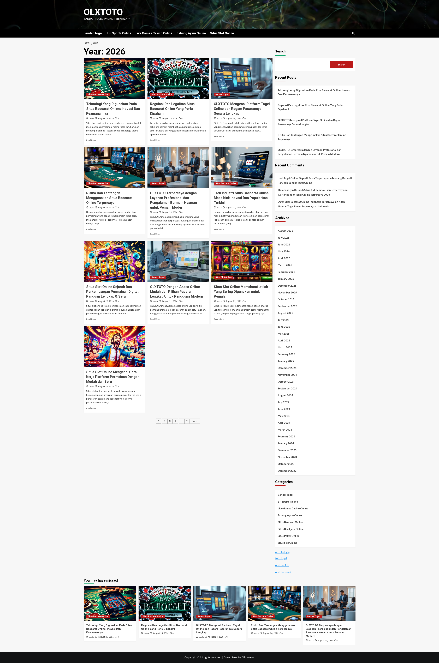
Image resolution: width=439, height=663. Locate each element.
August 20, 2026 (106, 386)
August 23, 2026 (169, 212)
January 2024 (286, 443)
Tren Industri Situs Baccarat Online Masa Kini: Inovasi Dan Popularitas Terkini (241, 198)
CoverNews (231, 657)
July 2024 (283, 402)
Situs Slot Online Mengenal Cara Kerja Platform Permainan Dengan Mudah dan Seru (112, 377)
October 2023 (286, 463)
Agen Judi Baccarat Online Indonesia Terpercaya (306, 201)
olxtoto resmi (283, 572)
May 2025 (284, 333)
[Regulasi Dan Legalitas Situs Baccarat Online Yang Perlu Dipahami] (178, 78)
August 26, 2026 (106, 118)
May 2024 (284, 415)
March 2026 (285, 265)
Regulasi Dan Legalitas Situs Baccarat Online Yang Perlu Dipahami (172, 109)
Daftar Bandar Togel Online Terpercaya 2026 (304, 194)
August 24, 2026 (233, 118)
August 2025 (285, 313)
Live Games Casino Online (153, 33)
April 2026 (284, 258)
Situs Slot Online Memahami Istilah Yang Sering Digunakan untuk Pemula (241, 291)
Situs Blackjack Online (291, 529)
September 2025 (287, 306)
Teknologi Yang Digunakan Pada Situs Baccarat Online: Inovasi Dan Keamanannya (113, 109)
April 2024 (284, 422)
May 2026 (284, 251)
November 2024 (287, 374)
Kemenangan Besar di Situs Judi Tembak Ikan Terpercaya (311, 189)
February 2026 (286, 271)
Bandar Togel (93, 33)
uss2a (91, 118)
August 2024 (285, 395)
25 (187, 421)
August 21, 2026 (169, 301)
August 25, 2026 (169, 118)
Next (195, 421)
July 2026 (283, 237)
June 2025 (284, 326)
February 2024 (286, 436)
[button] (353, 33)
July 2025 (283, 319)
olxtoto (103, 12)
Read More (91, 140)
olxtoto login (282, 552)
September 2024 (287, 388)
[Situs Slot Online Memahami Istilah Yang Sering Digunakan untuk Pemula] (241, 261)
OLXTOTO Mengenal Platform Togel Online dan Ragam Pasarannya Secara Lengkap (242, 109)
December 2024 (287, 367)
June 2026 (284, 244)
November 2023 (287, 457)
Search (280, 51)
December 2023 (287, 450)
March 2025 (285, 347)
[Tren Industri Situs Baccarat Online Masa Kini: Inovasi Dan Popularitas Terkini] (241, 167)
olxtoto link (282, 565)
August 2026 (285, 230)
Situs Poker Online (288, 535)
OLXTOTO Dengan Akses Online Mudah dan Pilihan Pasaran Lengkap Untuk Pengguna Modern (176, 291)
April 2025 (284, 340)
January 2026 (286, 278)
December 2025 (287, 285)
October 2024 (286, 381)
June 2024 (284, 409)
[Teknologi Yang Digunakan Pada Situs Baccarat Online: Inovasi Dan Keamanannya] (114, 78)
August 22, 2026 (106, 301)
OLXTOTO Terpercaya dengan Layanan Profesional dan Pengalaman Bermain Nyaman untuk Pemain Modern (309, 151)
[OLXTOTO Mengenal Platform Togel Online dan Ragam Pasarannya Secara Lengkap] (241, 78)
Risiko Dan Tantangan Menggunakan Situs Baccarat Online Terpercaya (109, 198)
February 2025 (286, 354)
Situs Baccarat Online (98, 94)
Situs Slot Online (222, 33)
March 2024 (285, 429)
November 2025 (287, 292)
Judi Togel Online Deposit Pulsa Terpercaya (303, 178)
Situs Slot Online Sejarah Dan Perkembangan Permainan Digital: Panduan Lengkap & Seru (112, 291)
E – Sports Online (119, 33)
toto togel (281, 558)
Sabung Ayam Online (191, 33)
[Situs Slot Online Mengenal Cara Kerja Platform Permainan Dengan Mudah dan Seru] (114, 346)
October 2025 (286, 299)
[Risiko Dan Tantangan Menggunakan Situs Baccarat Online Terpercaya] (114, 167)
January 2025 (286, 361)
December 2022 (287, 470)
